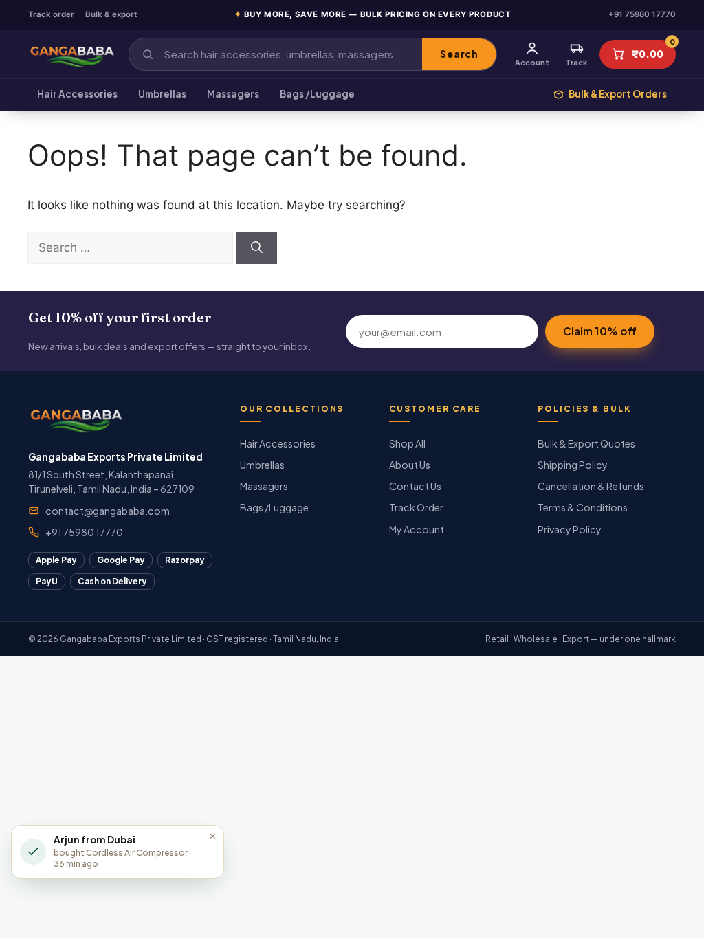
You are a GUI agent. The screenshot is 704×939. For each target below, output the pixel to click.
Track (576, 62)
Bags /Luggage (317, 94)
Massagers (233, 94)
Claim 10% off (600, 331)
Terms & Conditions (583, 507)
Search (459, 54)
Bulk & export (111, 14)
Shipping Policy (573, 465)
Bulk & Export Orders (618, 94)
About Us (409, 465)
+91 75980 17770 (642, 14)
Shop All (407, 443)
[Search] (256, 248)
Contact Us (415, 486)
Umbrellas (162, 94)
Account (532, 62)
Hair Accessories (77, 94)
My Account (416, 529)
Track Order (416, 507)
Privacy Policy (570, 529)
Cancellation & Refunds (591, 486)
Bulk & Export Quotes (586, 443)
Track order (51, 14)
